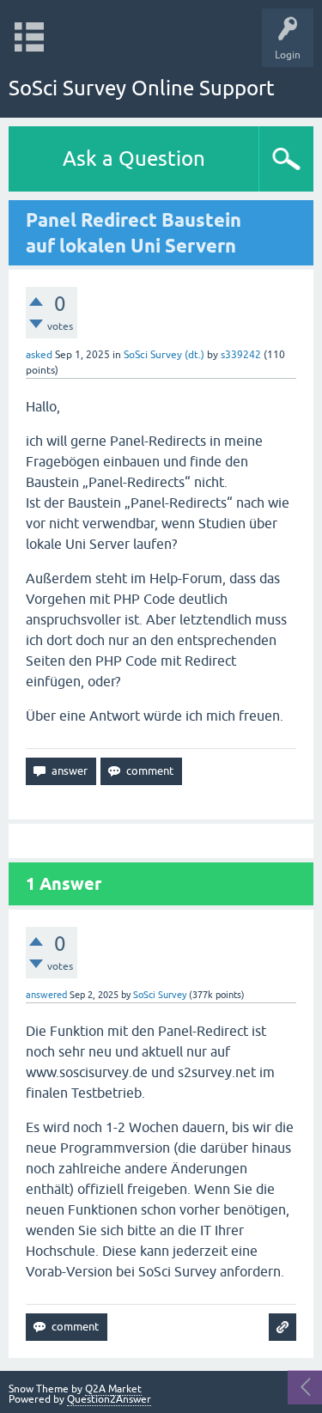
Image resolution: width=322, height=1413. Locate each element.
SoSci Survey (159, 995)
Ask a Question (134, 158)
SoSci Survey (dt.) (164, 355)
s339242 (241, 355)
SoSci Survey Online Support (142, 88)
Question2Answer (109, 1399)
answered (46, 995)
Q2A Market (113, 1389)
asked (39, 355)
